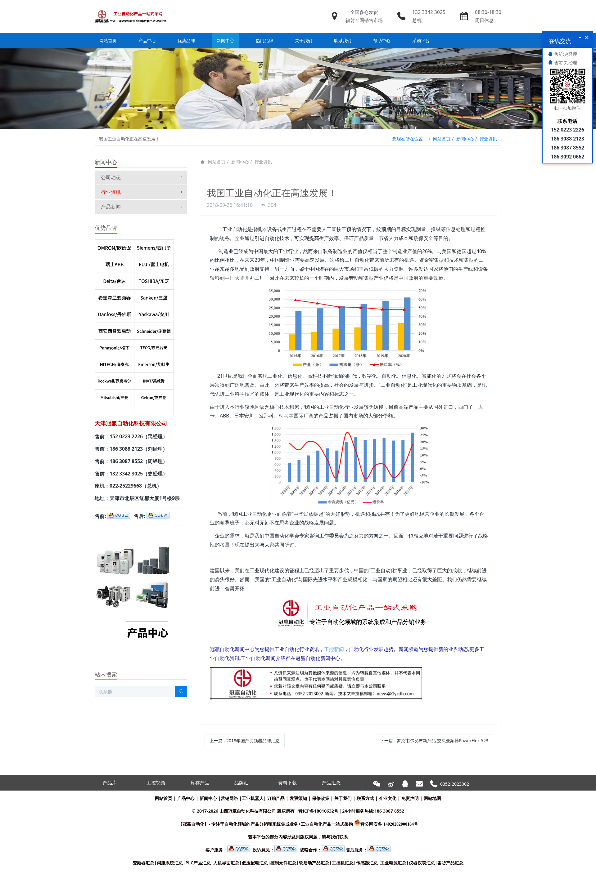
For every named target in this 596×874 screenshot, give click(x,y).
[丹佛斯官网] (114, 313)
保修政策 (320, 798)
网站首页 (108, 40)
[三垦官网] (154, 296)
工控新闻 (334, 649)
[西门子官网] (154, 246)
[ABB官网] (114, 263)
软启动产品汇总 (314, 863)
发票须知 (298, 798)
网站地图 (432, 798)
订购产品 (276, 798)
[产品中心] (133, 534)
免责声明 (410, 798)
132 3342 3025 (428, 12)
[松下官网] (114, 346)
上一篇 (245, 740)
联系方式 (365, 798)
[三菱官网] (114, 396)
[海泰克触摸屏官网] (114, 362)
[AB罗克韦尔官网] (114, 379)
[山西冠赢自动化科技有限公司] (316, 672)
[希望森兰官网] (114, 296)
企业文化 (387, 798)
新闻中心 (465, 139)
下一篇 (434, 740)
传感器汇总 (367, 863)
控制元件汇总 (283, 863)
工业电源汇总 (393, 863)
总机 (417, 20)
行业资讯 (488, 139)
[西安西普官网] (114, 329)
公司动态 (111, 177)
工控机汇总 (343, 863)
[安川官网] (154, 313)
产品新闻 (111, 206)
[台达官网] (114, 279)
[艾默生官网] (154, 362)
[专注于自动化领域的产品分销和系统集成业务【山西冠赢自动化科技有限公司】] (131, 16)
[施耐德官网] (154, 329)
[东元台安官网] (154, 346)
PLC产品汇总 (198, 863)
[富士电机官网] (154, 263)
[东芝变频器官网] (154, 279)
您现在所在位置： (409, 139)
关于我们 (343, 798)
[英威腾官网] (154, 379)
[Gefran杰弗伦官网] (154, 396)
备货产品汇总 (450, 863)
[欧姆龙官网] (114, 246)
